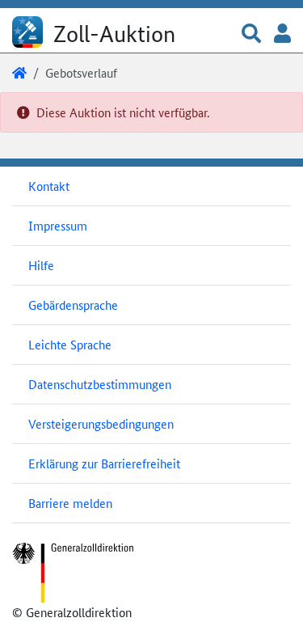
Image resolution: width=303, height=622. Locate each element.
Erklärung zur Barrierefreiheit (104, 463)
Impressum (57, 225)
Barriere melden (70, 502)
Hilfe (41, 264)
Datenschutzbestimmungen (99, 383)
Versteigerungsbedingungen (101, 423)
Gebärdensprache (73, 304)
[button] (251, 34)
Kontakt (48, 185)
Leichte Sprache (70, 344)
